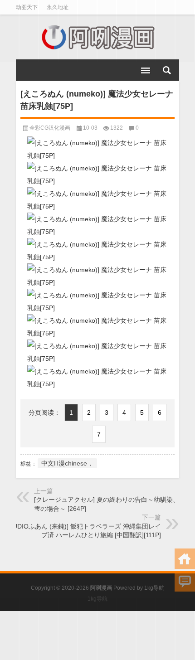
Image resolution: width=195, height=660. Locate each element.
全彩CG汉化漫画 (49, 128)
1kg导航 (154, 588)
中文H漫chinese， (67, 463)
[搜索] (167, 70)
